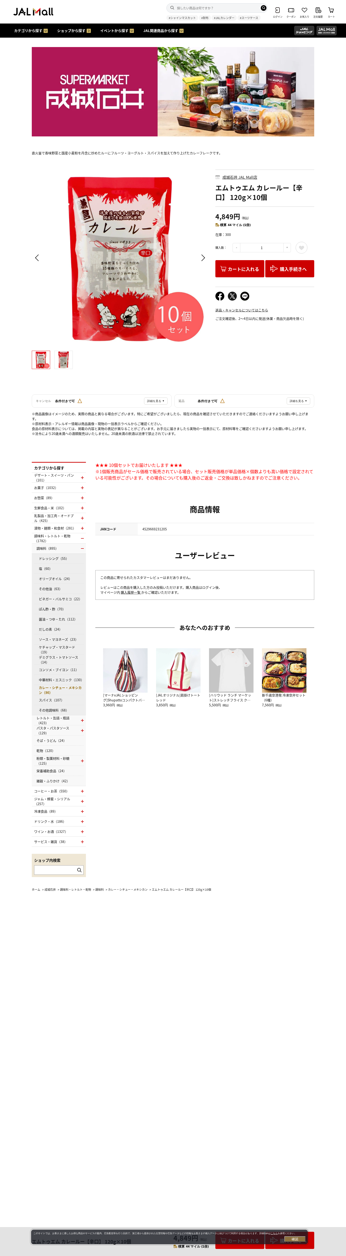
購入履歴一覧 (131, 592)
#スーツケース (249, 18)
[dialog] (169, 1237)
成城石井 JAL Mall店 (239, 177)
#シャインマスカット (182, 18)
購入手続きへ (293, 269)
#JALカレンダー (224, 18)
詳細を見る (156, 401)
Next (202, 258)
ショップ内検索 (47, 860)
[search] (263, 8)
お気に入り (301, 248)
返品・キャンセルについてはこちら (241, 310)
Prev (38, 258)
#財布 (205, 18)
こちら (274, 1233)
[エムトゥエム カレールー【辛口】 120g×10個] (120, 258)
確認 (295, 1239)
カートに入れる (243, 269)
